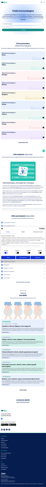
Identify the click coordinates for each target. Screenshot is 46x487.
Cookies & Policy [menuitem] (40, 483)
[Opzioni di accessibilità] (1, 419)
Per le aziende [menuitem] (3, 454)
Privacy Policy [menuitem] (27, 483)
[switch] (17, 253)
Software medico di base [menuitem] (6, 453)
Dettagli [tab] (23, 231)
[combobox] (23, 23)
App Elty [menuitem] (2, 438)
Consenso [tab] (8, 231)
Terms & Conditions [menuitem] (33, 483)
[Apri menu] (44, 2)
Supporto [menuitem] (3, 442)
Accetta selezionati (23, 257)
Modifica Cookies (4, 467)
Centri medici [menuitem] (3, 444)
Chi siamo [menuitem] (3, 463)
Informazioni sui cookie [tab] (38, 231)
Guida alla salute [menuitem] (4, 440)
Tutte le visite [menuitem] (3, 445)
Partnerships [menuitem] (3, 458)
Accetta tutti (37, 257)
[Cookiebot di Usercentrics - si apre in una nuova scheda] (40, 228)
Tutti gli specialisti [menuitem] (4, 447)
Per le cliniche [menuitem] (3, 456)
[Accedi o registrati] (41, 2)
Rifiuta (8, 257)
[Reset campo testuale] (43, 23)
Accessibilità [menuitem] (3, 469)
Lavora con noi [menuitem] (4, 465)
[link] (23, 390)
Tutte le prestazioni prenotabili (23, 282)
